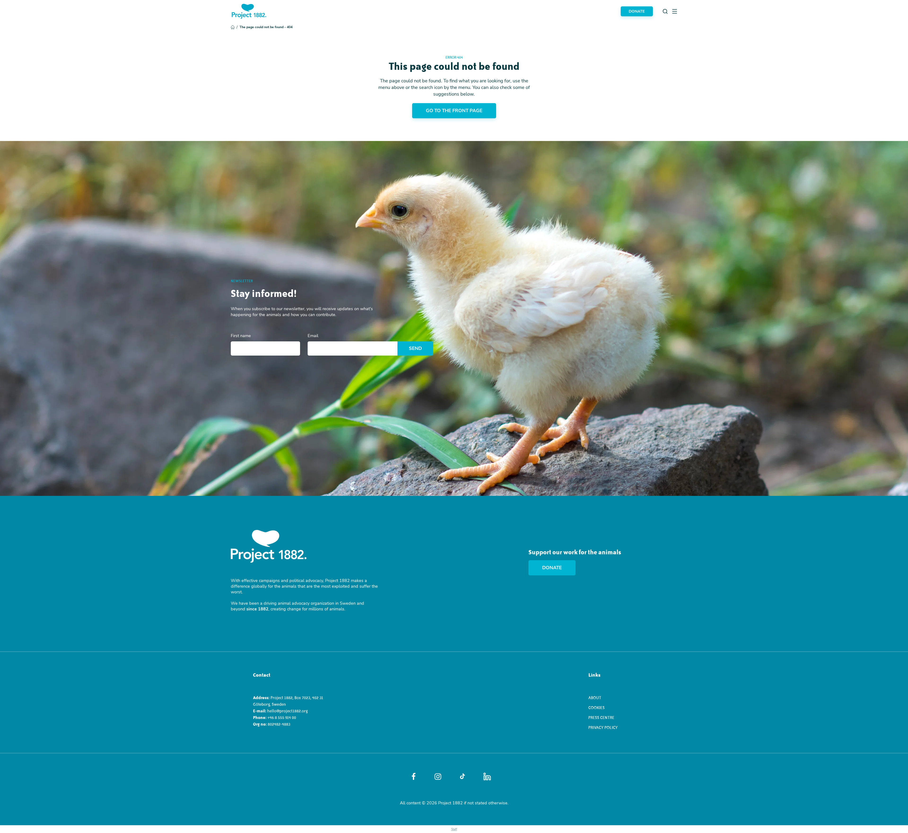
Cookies (596, 707)
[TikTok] (462, 776)
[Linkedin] (487, 776)
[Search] (665, 11)
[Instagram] (438, 776)
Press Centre (601, 717)
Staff (454, 829)
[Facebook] (413, 776)
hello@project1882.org (287, 711)
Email (313, 336)
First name (241, 336)
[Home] (249, 11)
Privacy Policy (603, 727)
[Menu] (674, 11)
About (594, 697)
